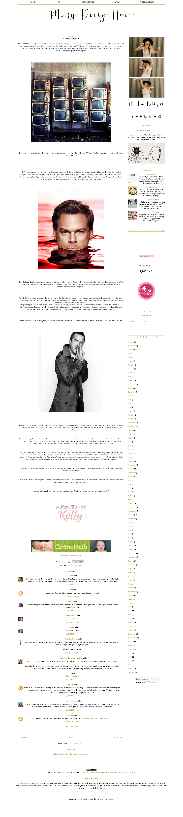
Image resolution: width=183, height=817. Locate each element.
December (131, 384)
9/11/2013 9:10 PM (72, 679)
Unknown (71, 684)
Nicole (71, 576)
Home (71, 738)
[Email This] (73, 561)
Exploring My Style (72, 676)
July (129, 400)
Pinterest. (74, 786)
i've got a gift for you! (151, 212)
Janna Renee (71, 701)
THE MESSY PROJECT (147, 2)
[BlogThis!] (76, 561)
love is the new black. (146, 131)
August (130, 373)
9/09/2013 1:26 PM (72, 611)
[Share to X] (78, 561)
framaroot (85, 718)
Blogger (111, 799)
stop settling (151, 174)
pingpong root (94, 718)
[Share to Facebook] (80, 561)
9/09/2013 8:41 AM (72, 585)
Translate (153, 682)
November (132, 346)
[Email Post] (69, 562)
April (129, 450)
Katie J (71, 590)
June (129, 354)
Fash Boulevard (71, 639)
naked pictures (151, 187)
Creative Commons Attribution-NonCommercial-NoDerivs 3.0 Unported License (110, 772)
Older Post (118, 738)
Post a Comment (71, 727)
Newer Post (24, 738)
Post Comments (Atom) (76, 744)
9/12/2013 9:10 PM (72, 696)
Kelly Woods (63, 772)
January (130, 342)
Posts (133, 322)
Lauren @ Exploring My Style (71, 658)
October (131, 350)
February (131, 365)
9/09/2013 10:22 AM (72, 596)
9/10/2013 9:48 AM (72, 622)
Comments (135, 326)
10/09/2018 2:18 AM (72, 722)
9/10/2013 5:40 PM (72, 634)
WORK (117, 2)
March (130, 361)
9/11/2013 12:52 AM (72, 653)
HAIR (58, 2)
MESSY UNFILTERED (87, 2)
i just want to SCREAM (151, 200)
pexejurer (71, 715)
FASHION (33, 2)
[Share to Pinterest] (83, 561)
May (129, 357)
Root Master (104, 718)
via (71, 145)
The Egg (71, 627)
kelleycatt (71, 601)
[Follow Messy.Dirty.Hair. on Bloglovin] (146, 258)
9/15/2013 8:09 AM (72, 710)
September (132, 392)
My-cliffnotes (71, 616)
